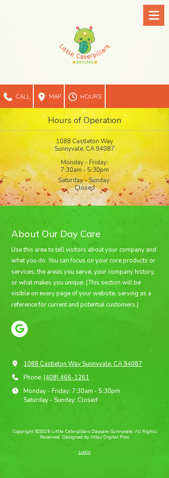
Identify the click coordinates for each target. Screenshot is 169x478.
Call (22, 96)
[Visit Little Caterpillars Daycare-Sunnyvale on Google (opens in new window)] (19, 329)
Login (84, 452)
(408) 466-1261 (66, 377)
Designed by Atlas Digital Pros (95, 437)
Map (54, 96)
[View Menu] (153, 15)
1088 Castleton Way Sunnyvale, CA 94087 (82, 364)
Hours (90, 96)
